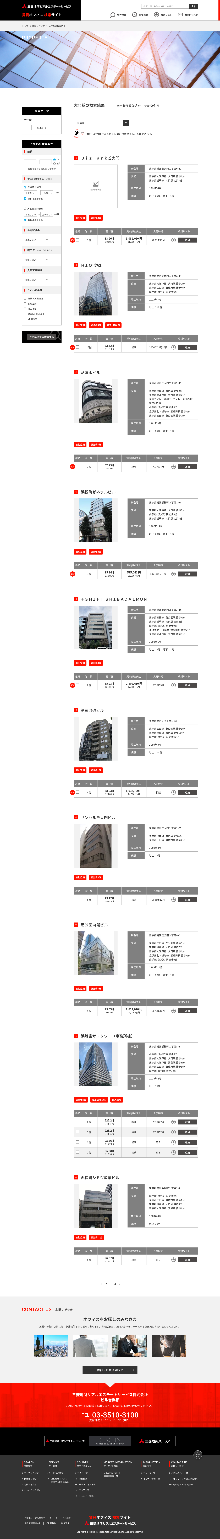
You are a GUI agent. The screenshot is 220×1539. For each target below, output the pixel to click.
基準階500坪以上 (36, 314)
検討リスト (166, 15)
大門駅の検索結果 (57, 25)
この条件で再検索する (42, 337)
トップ (25, 25)
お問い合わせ (191, 15)
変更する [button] (42, 127)
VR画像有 (32, 319)
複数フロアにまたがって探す (42, 169)
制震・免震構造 (35, 298)
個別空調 (32, 303)
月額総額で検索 (35, 209)
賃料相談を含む (35, 198)
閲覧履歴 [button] (143, 15)
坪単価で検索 (34, 187)
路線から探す (38, 25)
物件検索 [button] (121, 15)
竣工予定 (32, 309)
